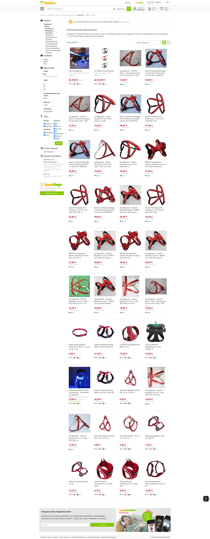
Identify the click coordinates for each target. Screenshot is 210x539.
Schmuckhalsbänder (53, 48)
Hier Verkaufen (49, 152)
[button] (168, 2)
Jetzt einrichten (51, 193)
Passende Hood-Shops (52, 156)
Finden (58, 143)
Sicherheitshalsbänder (53, 50)
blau (83, 397)
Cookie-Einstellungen (93, 537)
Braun (105, 73)
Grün (83, 73)
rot (75, 397)
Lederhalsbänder (51, 44)
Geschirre (49, 33)
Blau (75, 73)
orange (79, 397)
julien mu (47, 174)
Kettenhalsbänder (52, 41)
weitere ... (72, 75)
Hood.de (47, 2)
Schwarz (97, 75)
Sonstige (49, 52)
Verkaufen (128, 3)
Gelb (79, 73)
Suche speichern (72, 42)
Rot (100, 73)
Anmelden (102, 525)
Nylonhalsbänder (51, 46)
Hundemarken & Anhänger (51, 38)
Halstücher (49, 35)
